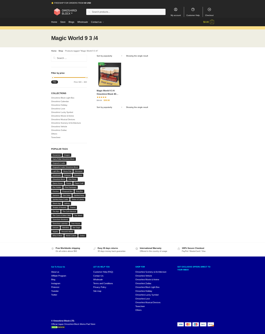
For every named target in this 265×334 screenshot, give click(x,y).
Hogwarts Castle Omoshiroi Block (65, 167)
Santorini (56, 195)
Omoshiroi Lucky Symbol (62, 112)
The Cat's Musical (69, 211)
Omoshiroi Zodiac (59, 130)
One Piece (72, 179)
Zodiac (82, 236)
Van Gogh (76, 228)
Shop (60, 51)
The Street (78, 216)
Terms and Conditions (103, 283)
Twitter (54, 295)
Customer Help (193, 15)
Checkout (209, 15)
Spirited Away (79, 195)
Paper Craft (79, 183)
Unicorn (56, 228)
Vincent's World (67, 232)
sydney (67, 203)
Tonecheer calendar (60, 224)
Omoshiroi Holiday (59, 105)
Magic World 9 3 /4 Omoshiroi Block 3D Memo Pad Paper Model (108, 92)
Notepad (67, 175)
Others (54, 134)
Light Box (56, 171)
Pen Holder (57, 187)
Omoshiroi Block (59, 179)
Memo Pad (67, 171)
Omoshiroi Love (58, 108)
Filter (54, 82)
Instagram (55, 283)
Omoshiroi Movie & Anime (62, 116)
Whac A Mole (57, 236)
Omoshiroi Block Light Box (62, 98)
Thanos (73, 207)
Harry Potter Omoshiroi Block (63, 159)
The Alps (56, 211)
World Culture (71, 236)
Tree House (75, 224)
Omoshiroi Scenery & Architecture (66, 123)
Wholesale (98, 279)
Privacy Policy (99, 287)
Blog (53, 279)
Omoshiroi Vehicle (59, 126)
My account (176, 15)
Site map (97, 291)
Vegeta (55, 232)
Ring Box (79, 191)
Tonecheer (56, 137)
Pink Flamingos (70, 187)
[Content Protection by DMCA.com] (58, 328)
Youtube (55, 291)
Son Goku (66, 195)
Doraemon (57, 155)
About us (55, 272)
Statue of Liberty (78, 199)
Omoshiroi (78, 175)
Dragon (67, 155)
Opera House (58, 183)
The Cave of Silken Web (62, 216)
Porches (56, 191)
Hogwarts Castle (59, 163)
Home (53, 51)
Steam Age (57, 203)
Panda (68, 183)
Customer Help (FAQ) (103, 272)
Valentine (65, 228)
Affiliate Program (58, 276)
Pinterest (55, 287)
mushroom (57, 175)
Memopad (78, 171)
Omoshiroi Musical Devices (63, 119)
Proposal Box (67, 191)
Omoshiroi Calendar (60, 101)
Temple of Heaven (59, 207)
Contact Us (98, 276)
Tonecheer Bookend (60, 220)
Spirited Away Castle (60, 199)
